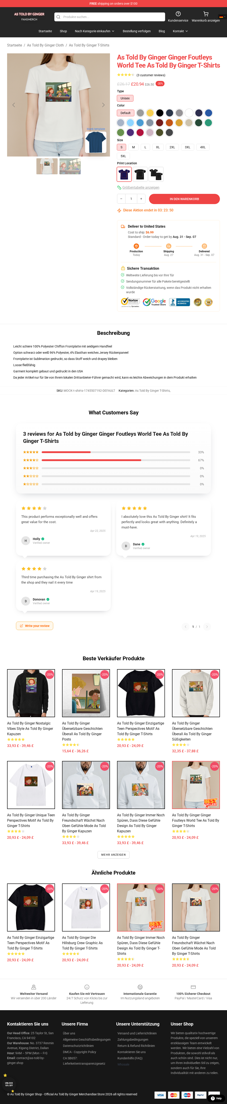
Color (121, 105)
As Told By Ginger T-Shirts (89, 45)
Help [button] (219, 1098)
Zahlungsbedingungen (132, 1039)
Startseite (14, 45)
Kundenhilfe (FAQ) (130, 1058)
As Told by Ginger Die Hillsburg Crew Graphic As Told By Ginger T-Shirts (82, 942)
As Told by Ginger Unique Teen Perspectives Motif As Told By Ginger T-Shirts (31, 820)
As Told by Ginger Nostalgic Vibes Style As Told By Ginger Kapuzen (30, 728)
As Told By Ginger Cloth (45, 45)
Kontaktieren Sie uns (131, 1052)
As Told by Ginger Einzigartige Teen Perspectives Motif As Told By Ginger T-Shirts (140, 728)
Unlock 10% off (9, 1084)
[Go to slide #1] (47, 166)
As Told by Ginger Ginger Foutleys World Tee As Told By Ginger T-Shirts (195, 820)
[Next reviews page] (207, 627)
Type (120, 91)
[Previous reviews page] (186, 627)
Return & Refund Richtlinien (136, 1046)
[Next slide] (103, 105)
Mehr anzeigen (113, 854)
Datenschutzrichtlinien (78, 1046)
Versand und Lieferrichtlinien (137, 1033)
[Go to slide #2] (70, 166)
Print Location (127, 163)
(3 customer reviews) (151, 75)
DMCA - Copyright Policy (79, 1052)
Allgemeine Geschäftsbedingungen (87, 1039)
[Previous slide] (14, 105)
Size (120, 140)
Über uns (69, 1033)
